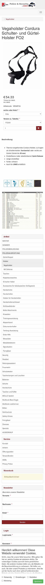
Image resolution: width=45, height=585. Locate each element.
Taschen (6, 273)
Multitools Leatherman (10, 404)
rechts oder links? (10, 110)
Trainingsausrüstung (10, 318)
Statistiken (33, 577)
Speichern (38, 581)
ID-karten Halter (9, 282)
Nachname (6, 504)
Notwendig (8, 577)
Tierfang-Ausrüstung (10, 330)
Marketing (7, 580)
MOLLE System (8, 396)
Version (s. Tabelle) (10, 119)
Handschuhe (7, 290)
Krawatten (6, 314)
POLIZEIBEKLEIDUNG (10, 249)
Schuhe (5, 383)
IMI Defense (8, 269)
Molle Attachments (9, 310)
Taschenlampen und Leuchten (13, 375)
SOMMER (6, 245)
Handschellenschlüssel (11, 302)
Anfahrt (5, 447)
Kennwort (6, 543)
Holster (5, 261)
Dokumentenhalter (9, 326)
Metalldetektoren (9, 343)
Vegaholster (8, 265)
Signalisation (7, 347)
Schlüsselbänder (9, 306)
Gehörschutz (7, 412)
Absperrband (7, 322)
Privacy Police (7, 464)
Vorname (5, 495)
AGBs (4, 460)
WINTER (5, 241)
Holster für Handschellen (12, 298)
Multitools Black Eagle (10, 400)
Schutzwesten (7, 371)
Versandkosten (7, 456)
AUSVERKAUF (7, 432)
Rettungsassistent (8, 363)
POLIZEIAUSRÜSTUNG (11, 253)
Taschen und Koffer (9, 392)
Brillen (4, 408)
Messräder (7, 338)
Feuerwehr (6, 367)
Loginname (6, 535)
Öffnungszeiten (7, 451)
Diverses (5, 424)
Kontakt (5, 443)
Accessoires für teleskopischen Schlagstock (19, 286)
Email (4, 513)
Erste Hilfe (6, 334)
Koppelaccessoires (10, 277)
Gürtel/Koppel (8, 257)
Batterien (5, 379)
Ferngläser (7, 351)
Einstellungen (21, 577)
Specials (5, 428)
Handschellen (8, 294)
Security (5, 355)
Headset (5, 359)
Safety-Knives (7, 416)
